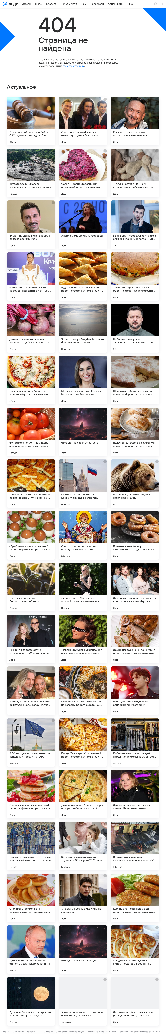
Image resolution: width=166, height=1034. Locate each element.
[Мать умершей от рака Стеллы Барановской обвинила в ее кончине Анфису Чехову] (83, 380)
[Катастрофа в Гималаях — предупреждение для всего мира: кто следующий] (31, 173)
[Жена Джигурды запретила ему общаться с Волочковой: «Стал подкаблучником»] (31, 690)
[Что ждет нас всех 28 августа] (83, 949)
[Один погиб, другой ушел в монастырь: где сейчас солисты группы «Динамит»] (83, 121)
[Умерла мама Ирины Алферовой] (83, 224)
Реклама (30, 1031)
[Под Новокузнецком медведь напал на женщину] (135, 483)
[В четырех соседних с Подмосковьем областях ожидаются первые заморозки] (31, 587)
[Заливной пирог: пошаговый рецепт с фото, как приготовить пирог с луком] (135, 276)
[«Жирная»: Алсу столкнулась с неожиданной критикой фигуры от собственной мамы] (31, 276)
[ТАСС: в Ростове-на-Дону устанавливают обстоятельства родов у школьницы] (135, 173)
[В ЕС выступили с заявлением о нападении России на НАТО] (31, 742)
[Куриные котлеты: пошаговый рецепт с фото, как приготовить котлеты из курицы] (135, 898)
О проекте (48, 1031)
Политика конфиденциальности (101, 1031)
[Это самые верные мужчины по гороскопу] (83, 898)
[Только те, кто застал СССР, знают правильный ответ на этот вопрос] (31, 846)
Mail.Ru (6, 1031)
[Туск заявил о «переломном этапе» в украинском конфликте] (31, 949)
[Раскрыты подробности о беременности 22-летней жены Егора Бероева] (31, 639)
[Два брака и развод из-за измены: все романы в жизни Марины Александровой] (135, 587)
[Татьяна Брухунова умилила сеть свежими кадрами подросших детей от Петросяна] (83, 639)
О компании (18, 1031)
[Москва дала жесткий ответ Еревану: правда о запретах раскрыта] (83, 483)
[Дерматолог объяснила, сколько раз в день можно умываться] (135, 1001)
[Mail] (5, 4)
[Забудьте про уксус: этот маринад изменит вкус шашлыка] (83, 1001)
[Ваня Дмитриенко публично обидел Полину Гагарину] (135, 690)
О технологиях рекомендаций (70, 1031)
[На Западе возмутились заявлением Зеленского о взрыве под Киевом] (135, 328)
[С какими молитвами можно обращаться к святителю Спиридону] (83, 535)
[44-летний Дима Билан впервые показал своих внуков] (31, 224)
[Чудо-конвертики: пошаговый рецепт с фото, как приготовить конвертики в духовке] (83, 276)
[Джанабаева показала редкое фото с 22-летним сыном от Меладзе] (135, 794)
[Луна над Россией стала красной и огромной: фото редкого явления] (31, 1001)
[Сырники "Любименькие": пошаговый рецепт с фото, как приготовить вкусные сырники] (31, 898)
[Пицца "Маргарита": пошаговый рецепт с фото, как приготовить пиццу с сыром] (83, 742)
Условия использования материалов (136, 1031)
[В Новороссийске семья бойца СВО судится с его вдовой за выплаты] (31, 121)
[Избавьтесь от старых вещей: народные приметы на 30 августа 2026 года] (135, 742)
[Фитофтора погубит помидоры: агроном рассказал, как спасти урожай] (31, 432)
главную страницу (73, 65)
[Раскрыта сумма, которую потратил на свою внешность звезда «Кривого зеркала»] (135, 121)
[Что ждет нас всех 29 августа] (83, 432)
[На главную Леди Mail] (12, 4)
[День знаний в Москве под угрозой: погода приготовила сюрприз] (83, 587)
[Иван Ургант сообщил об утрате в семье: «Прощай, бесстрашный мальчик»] (135, 224)
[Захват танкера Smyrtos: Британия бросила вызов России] (83, 328)
